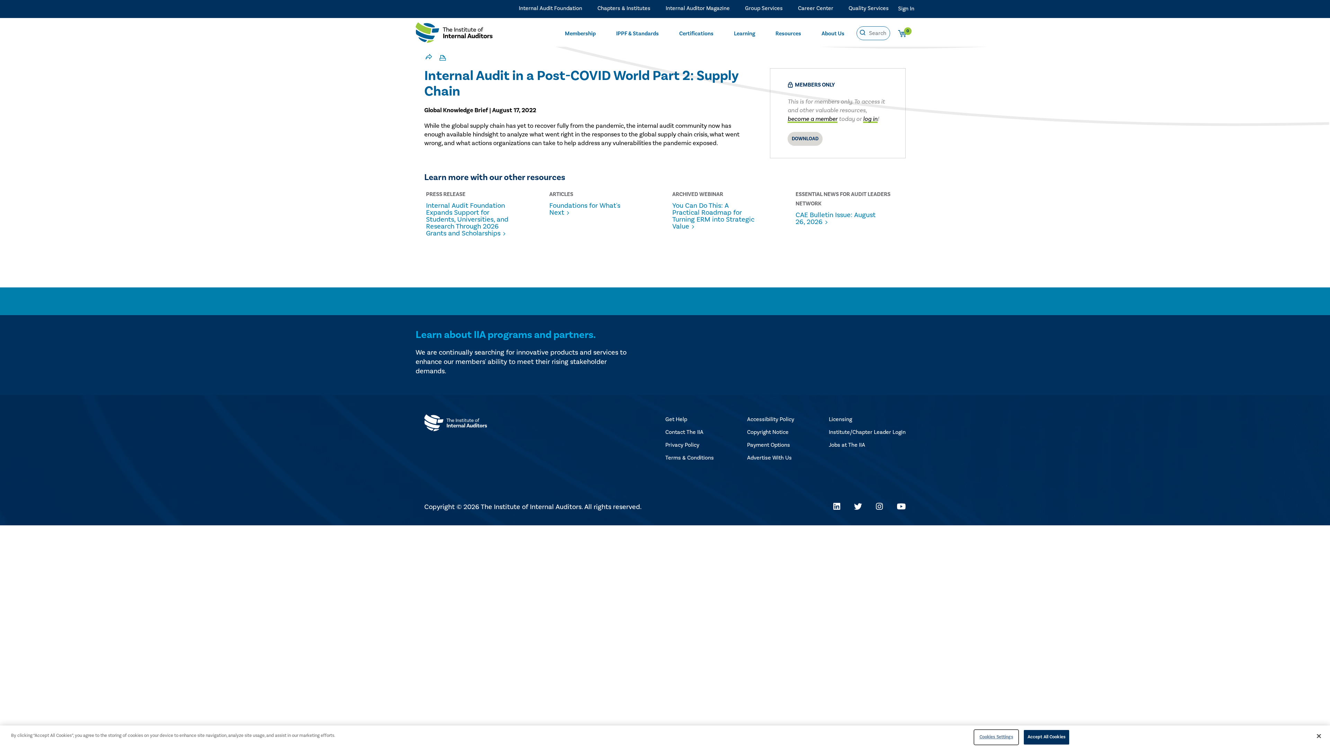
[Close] (1319, 735)
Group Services (764, 8)
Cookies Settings (996, 737)
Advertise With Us (769, 457)
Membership (580, 33)
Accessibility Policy (770, 419)
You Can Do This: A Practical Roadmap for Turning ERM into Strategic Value (713, 216)
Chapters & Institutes (623, 8)
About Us (833, 33)
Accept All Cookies (1046, 737)
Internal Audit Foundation (550, 8)
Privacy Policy (682, 445)
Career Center (815, 8)
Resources (788, 33)
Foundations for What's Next (584, 209)
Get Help (676, 419)
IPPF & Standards (637, 33)
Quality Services (869, 8)
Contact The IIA (684, 432)
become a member (812, 119)
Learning (744, 33)
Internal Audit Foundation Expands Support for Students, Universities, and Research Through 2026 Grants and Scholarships (467, 219)
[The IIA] (454, 34)
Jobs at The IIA (847, 445)
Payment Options (768, 445)
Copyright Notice (768, 432)
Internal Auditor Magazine (698, 8)
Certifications (696, 33)
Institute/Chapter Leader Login (867, 432)
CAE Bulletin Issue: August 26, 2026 (836, 218)
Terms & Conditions (689, 457)
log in (870, 119)
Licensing (840, 419)
